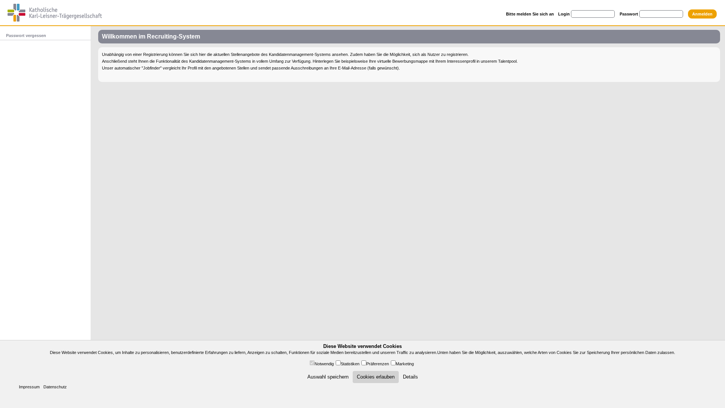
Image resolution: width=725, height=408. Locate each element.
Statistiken (350, 364)
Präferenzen (377, 364)
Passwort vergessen (26, 35)
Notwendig (324, 364)
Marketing (405, 364)
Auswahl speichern (328, 377)
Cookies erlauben (376, 377)
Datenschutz (55, 387)
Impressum (29, 387)
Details (410, 377)
